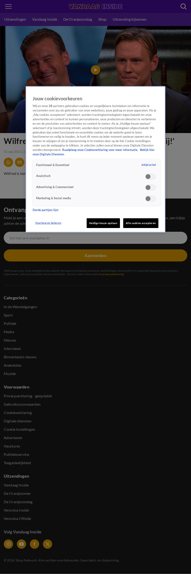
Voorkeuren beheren (48, 222)
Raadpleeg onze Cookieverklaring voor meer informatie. (100, 150)
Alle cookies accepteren (141, 223)
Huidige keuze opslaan (103, 223)
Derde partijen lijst (45, 210)
